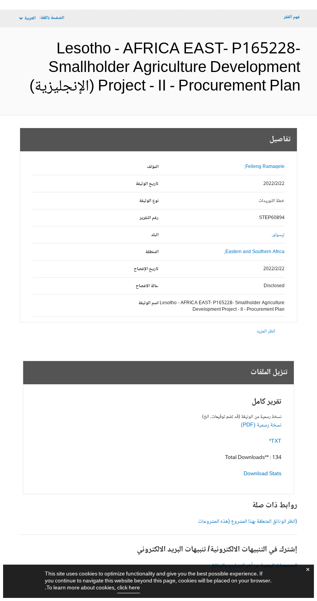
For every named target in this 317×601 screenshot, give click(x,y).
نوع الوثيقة (148, 201)
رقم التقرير (149, 218)
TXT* (275, 441)
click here (128, 588)
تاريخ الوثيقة (147, 184)
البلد (154, 235)
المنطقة (151, 252)
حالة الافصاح (147, 286)
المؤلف (152, 167)
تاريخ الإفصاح (146, 269)
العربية (30, 18)
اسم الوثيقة (148, 303)
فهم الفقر (292, 17)
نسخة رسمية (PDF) (261, 425)
